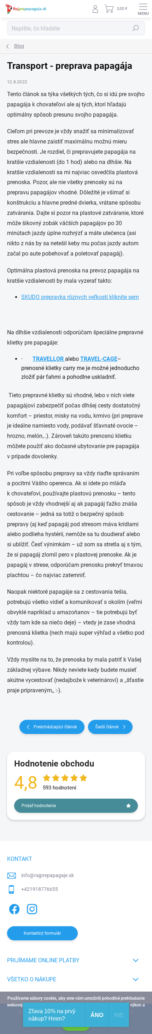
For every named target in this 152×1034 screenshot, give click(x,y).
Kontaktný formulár (42, 933)
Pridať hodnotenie (39, 805)
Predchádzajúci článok (55, 726)
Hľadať (135, 28)
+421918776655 (39, 889)
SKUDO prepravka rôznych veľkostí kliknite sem (80, 297)
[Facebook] (13, 908)
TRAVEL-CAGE (98, 359)
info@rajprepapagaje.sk (47, 875)
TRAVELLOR (49, 359)
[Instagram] (31, 908)
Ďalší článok (107, 726)
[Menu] (143, 9)
